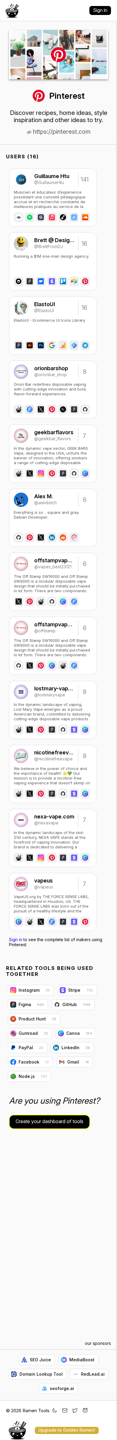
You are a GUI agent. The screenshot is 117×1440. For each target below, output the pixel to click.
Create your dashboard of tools (49, 1121)
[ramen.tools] (12, 10)
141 (84, 179)
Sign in (100, 10)
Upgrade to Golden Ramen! (66, 1430)
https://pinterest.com (61, 131)
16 (84, 243)
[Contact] (65, 1411)
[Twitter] (75, 1411)
